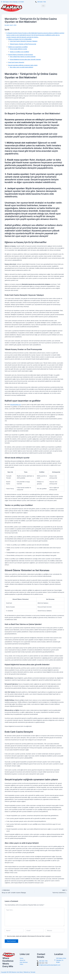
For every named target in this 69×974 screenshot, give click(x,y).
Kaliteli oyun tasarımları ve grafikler (18, 47)
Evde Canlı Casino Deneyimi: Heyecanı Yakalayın (23, 41)
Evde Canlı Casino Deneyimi (16, 62)
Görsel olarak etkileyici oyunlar (18, 49)
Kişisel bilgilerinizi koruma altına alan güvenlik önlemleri (25, 59)
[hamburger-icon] (43, 6)
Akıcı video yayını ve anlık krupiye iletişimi (21, 67)
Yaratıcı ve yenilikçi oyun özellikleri (19, 51)
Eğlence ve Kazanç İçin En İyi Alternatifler (20, 39)
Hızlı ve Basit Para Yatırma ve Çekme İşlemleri (22, 56)
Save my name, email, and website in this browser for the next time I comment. (29, 936)
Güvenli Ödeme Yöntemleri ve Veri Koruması (20, 54)
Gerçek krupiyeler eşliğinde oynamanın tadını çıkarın (23, 65)
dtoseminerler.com (15, 404)
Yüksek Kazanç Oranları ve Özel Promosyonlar (23, 44)
